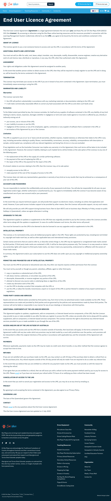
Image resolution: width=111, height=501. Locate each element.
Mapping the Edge (63, 470)
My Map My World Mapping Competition (66, 478)
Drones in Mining (62, 467)
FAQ (86, 457)
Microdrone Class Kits (64, 429)
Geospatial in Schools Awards (94, 450)
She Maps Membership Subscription (69, 453)
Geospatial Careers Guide (93, 447)
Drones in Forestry (63, 473)
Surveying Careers (91, 440)
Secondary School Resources (66, 460)
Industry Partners (90, 436)
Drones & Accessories (64, 433)
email (17, 373)
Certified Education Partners (94, 453)
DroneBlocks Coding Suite (65, 486)
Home (5, 11)
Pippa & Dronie (62, 482)
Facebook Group (90, 433)
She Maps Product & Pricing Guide (68, 440)
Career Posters (89, 443)
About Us (87, 467)
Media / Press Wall (91, 473)
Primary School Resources (65, 456)
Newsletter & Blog (90, 429)
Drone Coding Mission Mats (66, 436)
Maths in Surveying (63, 463)
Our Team (88, 470)
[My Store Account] (108, 11)
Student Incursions (63, 450)
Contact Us (57, 11)
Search (50, 4)
